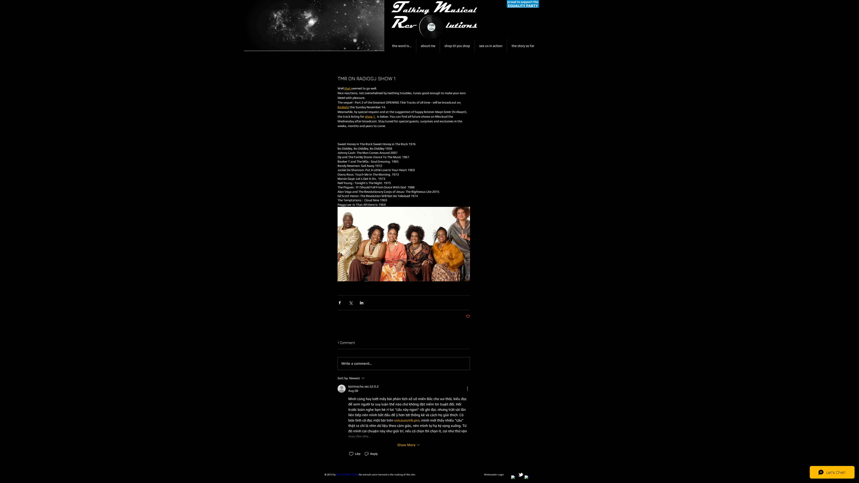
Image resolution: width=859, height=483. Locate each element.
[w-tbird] (520, 474)
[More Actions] (467, 388)
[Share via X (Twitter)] (351, 303)
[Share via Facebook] (340, 303)
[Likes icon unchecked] (351, 454)
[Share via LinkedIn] (361, 303)
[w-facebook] (514, 478)
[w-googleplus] (527, 478)
